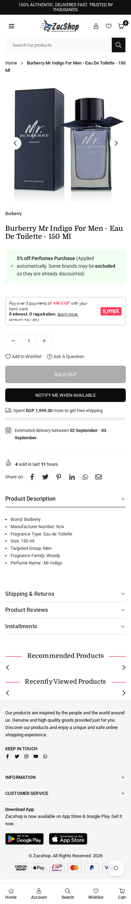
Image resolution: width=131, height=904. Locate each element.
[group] (65, 143)
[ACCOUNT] (96, 26)
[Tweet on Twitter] (45, 477)
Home (11, 63)
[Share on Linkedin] (72, 477)
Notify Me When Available (65, 395)
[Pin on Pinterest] (58, 477)
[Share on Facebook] (32, 477)
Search (67, 897)
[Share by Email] (98, 477)
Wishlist (95, 897)
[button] (11, 26)
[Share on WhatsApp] (85, 477)
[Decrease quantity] (13, 341)
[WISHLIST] (108, 26)
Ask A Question (68, 356)
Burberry (13, 213)
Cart (122, 897)
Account (39, 897)
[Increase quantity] (44, 341)
